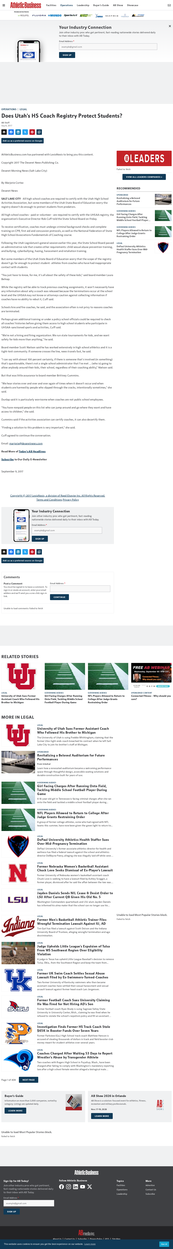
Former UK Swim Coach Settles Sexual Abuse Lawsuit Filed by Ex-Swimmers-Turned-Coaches (72, 975)
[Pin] (32, 132)
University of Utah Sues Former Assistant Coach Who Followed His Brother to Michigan (20, 699)
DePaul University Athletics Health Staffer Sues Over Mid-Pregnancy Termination (132, 249)
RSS (107, 1238)
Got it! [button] (164, 1244)
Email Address (66, 41)
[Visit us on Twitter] (89, 1186)
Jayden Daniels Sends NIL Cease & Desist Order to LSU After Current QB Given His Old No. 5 (75, 895)
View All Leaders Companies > (144, 177)
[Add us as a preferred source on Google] (39, 132)
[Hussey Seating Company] (91, 15)
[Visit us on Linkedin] (75, 1186)
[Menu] (3, 5)
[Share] (11, 132)
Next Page (29, 1079)
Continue (59, 597)
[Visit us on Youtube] (82, 1186)
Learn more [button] (90, 1244)
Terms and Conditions (49, 499)
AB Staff (5, 122)
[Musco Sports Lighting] (106, 16)
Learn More (15, 1110)
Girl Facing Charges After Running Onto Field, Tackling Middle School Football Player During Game (132, 217)
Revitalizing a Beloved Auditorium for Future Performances (128, 201)
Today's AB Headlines (32, 451)
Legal (23, 109)
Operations (8, 109)
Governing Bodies (126, 211)
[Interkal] (120, 16)
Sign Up (67, 55)
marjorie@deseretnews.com (26, 443)
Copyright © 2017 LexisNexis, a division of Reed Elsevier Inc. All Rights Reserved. (57, 495)
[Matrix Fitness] (34, 16)
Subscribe (7, 459)
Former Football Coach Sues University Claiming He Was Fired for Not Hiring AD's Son (73, 1002)
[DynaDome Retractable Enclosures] (75, 15)
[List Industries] (59, 15)
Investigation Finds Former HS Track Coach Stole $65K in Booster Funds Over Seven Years (73, 1029)
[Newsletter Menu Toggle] (169, 5)
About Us (57, 1238)
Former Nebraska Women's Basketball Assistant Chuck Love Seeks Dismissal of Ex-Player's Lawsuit (75, 868)
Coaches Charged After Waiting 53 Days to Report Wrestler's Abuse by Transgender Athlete (74, 1055)
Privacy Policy (71, 499)
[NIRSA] (21, 16)
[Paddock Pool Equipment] (47, 16)
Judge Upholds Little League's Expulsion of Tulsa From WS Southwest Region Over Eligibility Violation (73, 950)
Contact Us (69, 1238)
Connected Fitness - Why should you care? (151, 697)
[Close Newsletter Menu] (170, 26)
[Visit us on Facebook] (61, 1186)
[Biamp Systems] (136, 15)
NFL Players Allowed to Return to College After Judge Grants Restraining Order (134, 233)
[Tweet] (25, 132)
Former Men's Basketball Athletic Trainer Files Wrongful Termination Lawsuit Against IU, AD (71, 922)
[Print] (4, 132)
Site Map (116, 1238)
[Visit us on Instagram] (68, 1186)
